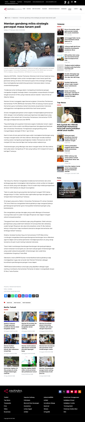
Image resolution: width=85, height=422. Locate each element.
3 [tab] (69, 199)
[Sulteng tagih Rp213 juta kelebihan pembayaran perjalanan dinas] (60, 49)
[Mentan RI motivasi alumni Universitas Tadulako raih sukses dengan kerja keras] (47, 316)
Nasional (15, 18)
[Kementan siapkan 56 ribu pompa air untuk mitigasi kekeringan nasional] (11, 361)
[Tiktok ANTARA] (65, 3)
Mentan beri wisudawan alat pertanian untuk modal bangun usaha (47, 347)
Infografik (47, 412)
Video (6, 409)
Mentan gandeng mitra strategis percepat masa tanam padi (38, 18)
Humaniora (63, 8)
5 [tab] (74, 199)
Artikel (26, 412)
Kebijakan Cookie (69, 403)
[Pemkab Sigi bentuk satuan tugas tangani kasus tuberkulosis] (60, 85)
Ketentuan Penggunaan (71, 397)
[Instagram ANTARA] (72, 2)
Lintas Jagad (69, 9)
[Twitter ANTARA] (68, 2)
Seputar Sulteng (36, 8)
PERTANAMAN (27, 302)
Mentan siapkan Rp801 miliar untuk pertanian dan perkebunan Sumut (29, 370)
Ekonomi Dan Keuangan (54, 8)
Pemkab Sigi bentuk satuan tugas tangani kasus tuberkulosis (71, 84)
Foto (59, 178)
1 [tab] (64, 199)
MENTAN (9, 302)
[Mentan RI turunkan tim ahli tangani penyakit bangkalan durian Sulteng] (29, 316)
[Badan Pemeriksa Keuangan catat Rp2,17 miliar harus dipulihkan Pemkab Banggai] (60, 93)
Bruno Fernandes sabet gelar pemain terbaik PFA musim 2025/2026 (72, 31)
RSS (65, 412)
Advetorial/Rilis (48, 397)
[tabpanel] (69, 190)
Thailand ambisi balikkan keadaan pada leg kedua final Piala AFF (72, 67)
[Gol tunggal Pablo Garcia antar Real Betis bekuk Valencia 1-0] (60, 40)
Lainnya (76, 8)
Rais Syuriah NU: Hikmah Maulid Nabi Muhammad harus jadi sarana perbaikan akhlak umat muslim (68, 127)
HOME (24, 8)
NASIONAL (29, 8)
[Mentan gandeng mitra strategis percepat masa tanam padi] (69, 115)
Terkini (6, 1)
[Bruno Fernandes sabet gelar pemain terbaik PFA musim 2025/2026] (60, 32)
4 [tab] (71, 199)
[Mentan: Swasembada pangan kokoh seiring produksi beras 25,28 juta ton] (47, 361)
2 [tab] (66, 199)
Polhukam (44, 8)
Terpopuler (12, 1)
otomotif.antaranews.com (11, 3)
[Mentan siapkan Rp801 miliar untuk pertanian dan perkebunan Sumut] (29, 361)
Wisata (46, 409)
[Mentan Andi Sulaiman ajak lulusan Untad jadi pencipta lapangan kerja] (29, 339)
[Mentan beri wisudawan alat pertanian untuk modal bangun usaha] (47, 339)
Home (8, 18)
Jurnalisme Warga (49, 403)
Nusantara (7, 412)
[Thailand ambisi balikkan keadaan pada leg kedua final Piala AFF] (60, 68)
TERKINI (60, 24)
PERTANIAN (17, 302)
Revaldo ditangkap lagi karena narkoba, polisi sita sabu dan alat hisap (72, 75)
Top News (19, 1)
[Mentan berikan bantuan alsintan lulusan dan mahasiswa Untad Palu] (11, 339)
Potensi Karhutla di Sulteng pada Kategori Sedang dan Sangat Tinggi (68, 191)
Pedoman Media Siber (71, 409)
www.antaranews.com (38, 1)
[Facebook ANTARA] (65, 2)
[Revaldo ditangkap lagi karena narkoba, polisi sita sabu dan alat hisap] (60, 76)
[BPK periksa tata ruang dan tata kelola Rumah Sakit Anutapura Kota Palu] (60, 57)
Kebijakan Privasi (69, 400)
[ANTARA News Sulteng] (13, 9)
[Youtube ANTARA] (75, 2)
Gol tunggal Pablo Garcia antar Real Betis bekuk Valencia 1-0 (72, 39)
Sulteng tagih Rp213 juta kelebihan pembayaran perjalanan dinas (72, 48)
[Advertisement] (29, 166)
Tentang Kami (27, 1)
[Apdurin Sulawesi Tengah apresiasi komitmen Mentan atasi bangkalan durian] (11, 316)
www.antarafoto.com (51, 1)
